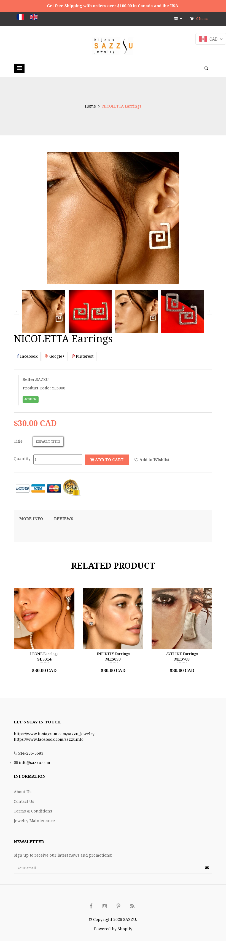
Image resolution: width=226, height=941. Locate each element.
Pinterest (84, 356)
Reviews (63, 519)
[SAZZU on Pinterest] (118, 906)
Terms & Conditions (33, 811)
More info (31, 519)
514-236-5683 (30, 753)
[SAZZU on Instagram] (105, 906)
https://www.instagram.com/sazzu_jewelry (54, 734)
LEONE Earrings (44, 654)
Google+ (56, 356)
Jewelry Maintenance (34, 821)
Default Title (48, 441)
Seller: (29, 379)
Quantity (22, 458)
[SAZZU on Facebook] (91, 906)
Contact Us (24, 801)
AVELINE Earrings (182, 654)
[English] (33, 17)
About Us (22, 792)
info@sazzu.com (34, 762)
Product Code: (37, 388)
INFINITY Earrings (113, 654)
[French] (20, 17)
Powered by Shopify (113, 929)
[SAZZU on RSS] (132, 906)
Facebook (28, 356)
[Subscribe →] (207, 868)
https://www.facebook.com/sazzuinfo (49, 739)
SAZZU (42, 379)
